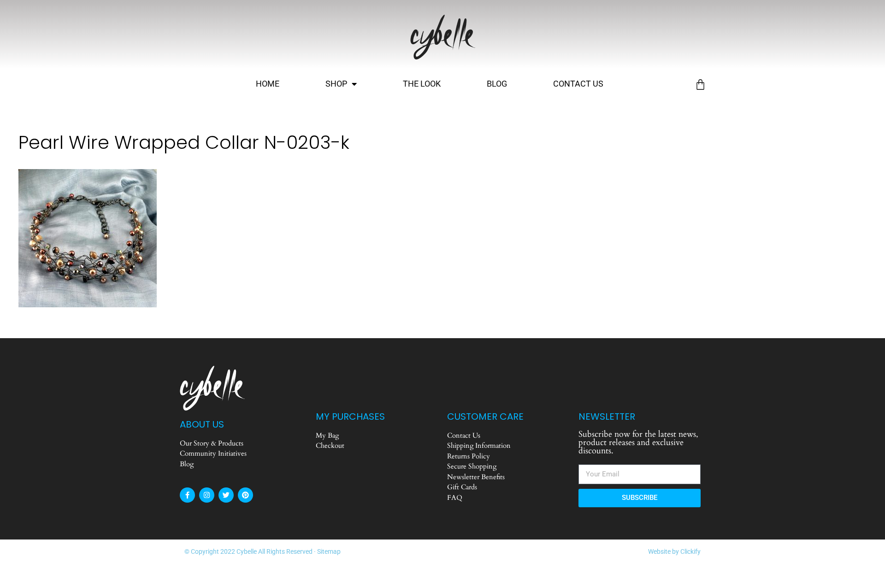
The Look (422, 83)
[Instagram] (206, 495)
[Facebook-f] (187, 495)
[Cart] (700, 84)
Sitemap (329, 551)
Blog (497, 83)
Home (267, 83)
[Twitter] (226, 495)
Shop (336, 83)
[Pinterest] (245, 495)
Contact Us (578, 83)
